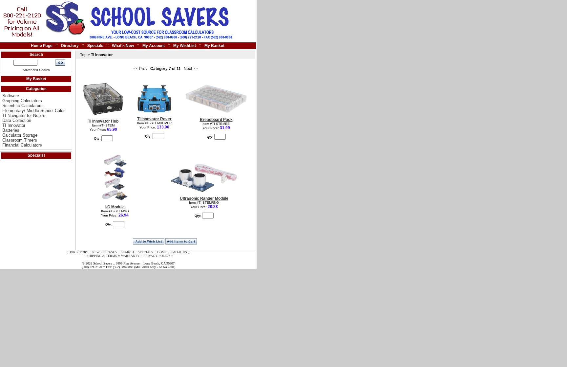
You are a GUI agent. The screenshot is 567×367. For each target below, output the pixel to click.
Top (83, 55)
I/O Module (115, 207)
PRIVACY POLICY (156, 256)
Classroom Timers (19, 140)
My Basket (214, 45)
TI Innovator (13, 125)
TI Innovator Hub (103, 121)
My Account (153, 45)
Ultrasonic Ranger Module (204, 198)
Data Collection (16, 120)
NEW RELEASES (104, 252)
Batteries (10, 130)
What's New (123, 45)
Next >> (191, 68)
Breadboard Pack (216, 119)
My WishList (184, 45)
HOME (162, 252)
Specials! (36, 155)
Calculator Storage (19, 135)
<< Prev (140, 68)
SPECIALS (145, 252)
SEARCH (127, 252)
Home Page (41, 45)
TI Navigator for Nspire (23, 115)
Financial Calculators (22, 145)
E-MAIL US (179, 252)
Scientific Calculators (22, 105)
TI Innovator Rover (154, 119)
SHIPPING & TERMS (102, 256)
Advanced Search (36, 70)
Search (36, 54)
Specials (95, 45)
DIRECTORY (79, 252)
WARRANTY (130, 256)
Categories (36, 88)
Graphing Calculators (22, 100)
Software (10, 95)
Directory (70, 45)
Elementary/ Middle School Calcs (34, 110)
